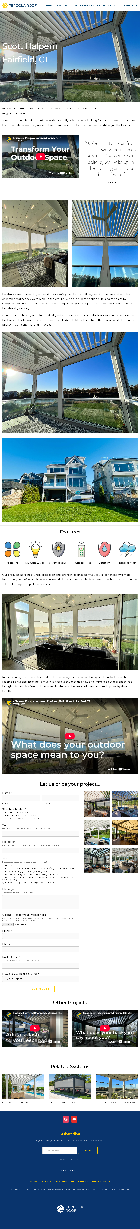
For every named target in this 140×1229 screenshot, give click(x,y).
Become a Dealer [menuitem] (59, 1181)
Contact (131, 5)
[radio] (40, 812)
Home (50, 5)
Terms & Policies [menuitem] (100, 1181)
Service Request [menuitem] (80, 1181)
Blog (118, 5)
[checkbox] (40, 815)
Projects (104, 5)
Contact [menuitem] (44, 1181)
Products (64, 5)
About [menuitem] (33, 1181)
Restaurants (84, 5)
